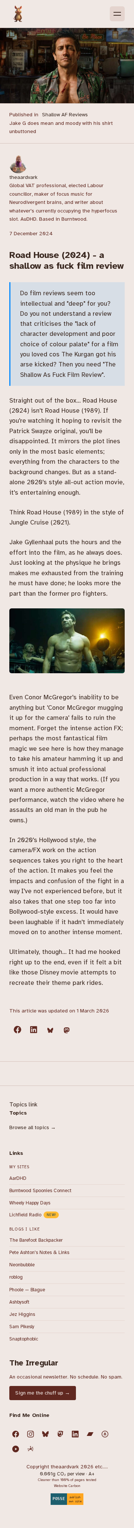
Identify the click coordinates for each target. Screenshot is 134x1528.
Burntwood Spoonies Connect (40, 1191)
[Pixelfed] (105, 1434)
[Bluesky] (45, 1434)
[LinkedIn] (75, 1434)
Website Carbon (67, 1486)
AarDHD (17, 1178)
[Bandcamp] (90, 1434)
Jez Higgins (22, 1314)
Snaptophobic (23, 1339)
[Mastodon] (60, 1434)
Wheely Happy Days (29, 1203)
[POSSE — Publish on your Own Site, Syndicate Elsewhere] (67, 1497)
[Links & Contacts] (30, 1449)
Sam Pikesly (21, 1327)
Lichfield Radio (32, 1215)
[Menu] (117, 13)
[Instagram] (30, 1434)
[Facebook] (15, 1434)
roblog (16, 1277)
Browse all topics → (32, 1127)
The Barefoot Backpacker (36, 1240)
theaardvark (23, 177)
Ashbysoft (19, 1302)
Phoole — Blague (27, 1290)
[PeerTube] (15, 1449)
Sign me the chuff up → (42, 1393)
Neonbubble (22, 1265)
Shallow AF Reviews (65, 114)
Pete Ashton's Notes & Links (39, 1253)
